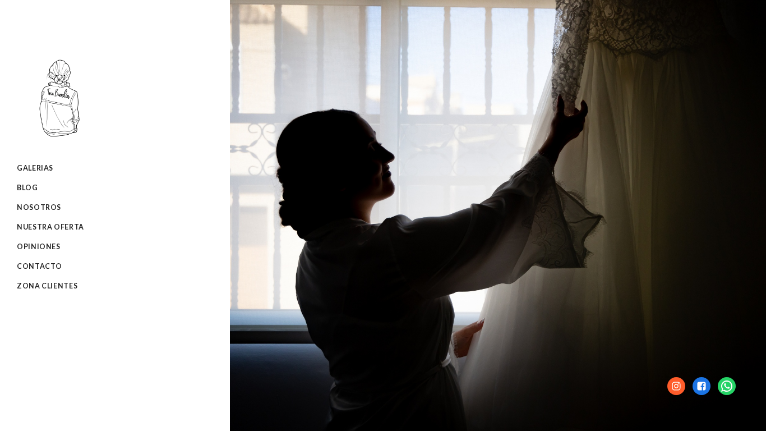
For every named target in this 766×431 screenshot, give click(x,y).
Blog (27, 188)
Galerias (35, 168)
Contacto (39, 266)
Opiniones (39, 246)
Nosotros (39, 207)
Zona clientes (47, 286)
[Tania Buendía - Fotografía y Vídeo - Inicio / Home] (59, 133)
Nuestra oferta (50, 227)
